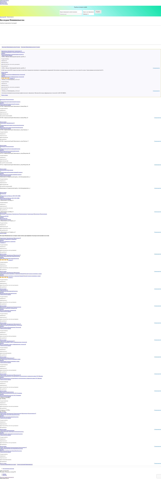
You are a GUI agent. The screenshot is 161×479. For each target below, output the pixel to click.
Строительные (17, 51)
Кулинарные (2, 214)
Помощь (4, 474)
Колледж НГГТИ (3, 218)
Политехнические (10, 99)
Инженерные (4, 51)
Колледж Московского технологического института (12, 54)
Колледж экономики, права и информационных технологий (13, 344)
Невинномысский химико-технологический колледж (11, 127)
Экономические (10, 51)
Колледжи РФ (3, 16)
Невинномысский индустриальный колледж (9, 151)
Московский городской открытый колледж (9, 416)
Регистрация (5, 3)
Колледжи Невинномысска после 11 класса (30, 47)
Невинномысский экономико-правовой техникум (10, 174)
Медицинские (3, 193)
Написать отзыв (3, 2)
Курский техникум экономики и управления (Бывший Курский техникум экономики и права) (20, 275)
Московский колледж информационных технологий (12, 76)
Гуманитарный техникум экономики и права (9, 361)
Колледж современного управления (7, 241)
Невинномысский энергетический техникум (9, 104)
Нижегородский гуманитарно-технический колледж (11, 433)
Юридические (10, 170)
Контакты (5, 475)
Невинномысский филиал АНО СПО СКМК (9, 198)
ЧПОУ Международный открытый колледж (9, 258)
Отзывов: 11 (12, 78)
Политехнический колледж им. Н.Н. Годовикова (10, 395)
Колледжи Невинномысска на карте (8, 464)
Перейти (3, 53)
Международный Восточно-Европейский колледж (11, 450)
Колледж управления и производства (8, 310)
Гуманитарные (3, 123)
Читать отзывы (4, 72)
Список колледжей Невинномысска (24, 464)
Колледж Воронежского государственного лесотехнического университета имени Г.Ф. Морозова (21, 378)
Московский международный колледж (8, 293)
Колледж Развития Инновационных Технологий (10, 327)
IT (21, 51)
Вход (1, 3)
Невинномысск (3, 1)
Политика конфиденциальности (7, 477)
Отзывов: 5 (10, 260)
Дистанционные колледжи (8, 468)
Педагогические (43, 214)
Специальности (156, 68)
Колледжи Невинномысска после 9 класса (11, 47)
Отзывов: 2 (10, 277)
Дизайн (3, 73)
